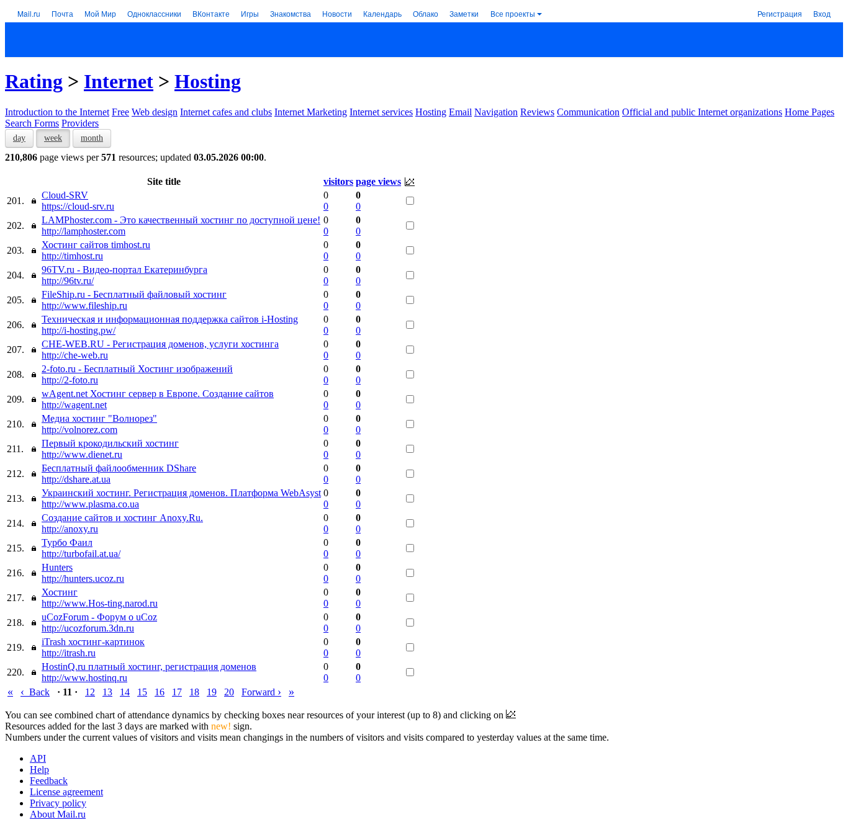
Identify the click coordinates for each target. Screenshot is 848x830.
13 (107, 692)
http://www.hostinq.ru (84, 677)
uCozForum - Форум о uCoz (99, 617)
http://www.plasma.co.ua (90, 504)
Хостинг (60, 592)
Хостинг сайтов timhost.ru (96, 244)
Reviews (537, 112)
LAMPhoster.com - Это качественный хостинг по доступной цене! (181, 220)
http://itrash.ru (69, 653)
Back (35, 692)
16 (160, 692)
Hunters (57, 567)
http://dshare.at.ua (76, 479)
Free (120, 112)
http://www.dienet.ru (82, 454)
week (53, 138)
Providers (80, 123)
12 (90, 692)
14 (125, 692)
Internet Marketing (310, 112)
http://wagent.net (74, 404)
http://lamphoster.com (83, 231)
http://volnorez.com (79, 429)
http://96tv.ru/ (68, 280)
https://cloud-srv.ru (78, 206)
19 (212, 692)
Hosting (207, 81)
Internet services (381, 112)
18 (194, 692)
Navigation (496, 112)
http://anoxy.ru (70, 529)
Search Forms (32, 123)
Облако (425, 13)
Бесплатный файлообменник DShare (119, 468)
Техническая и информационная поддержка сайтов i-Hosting (170, 319)
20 (229, 692)
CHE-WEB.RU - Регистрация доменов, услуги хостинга (160, 344)
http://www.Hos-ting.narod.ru (100, 603)
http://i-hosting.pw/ (78, 330)
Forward (261, 692)
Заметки (464, 13)
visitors (338, 181)
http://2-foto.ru (70, 380)
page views (378, 181)
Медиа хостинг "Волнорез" (99, 418)
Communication (588, 112)
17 (177, 692)
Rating (34, 81)
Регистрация (779, 13)
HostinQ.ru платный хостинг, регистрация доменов (149, 666)
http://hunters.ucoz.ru (83, 578)
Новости (337, 13)
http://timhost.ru (72, 256)
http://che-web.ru (75, 355)
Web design (155, 112)
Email (460, 112)
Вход (822, 13)
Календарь (382, 13)
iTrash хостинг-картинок (93, 641)
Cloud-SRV (65, 195)
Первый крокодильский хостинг (110, 443)
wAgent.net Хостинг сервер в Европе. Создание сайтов (158, 393)
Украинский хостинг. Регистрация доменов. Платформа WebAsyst (181, 493)
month (92, 138)
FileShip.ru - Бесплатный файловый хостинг (134, 294)
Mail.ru (28, 13)
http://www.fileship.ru (84, 305)
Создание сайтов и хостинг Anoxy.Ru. (122, 517)
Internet (118, 81)
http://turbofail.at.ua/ (81, 553)
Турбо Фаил (67, 542)
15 (142, 692)
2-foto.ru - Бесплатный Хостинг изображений (137, 369)
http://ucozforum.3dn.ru (88, 628)
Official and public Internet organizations (702, 112)
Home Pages (809, 112)
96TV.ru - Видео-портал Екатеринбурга (124, 269)
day (19, 138)
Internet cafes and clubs (226, 112)
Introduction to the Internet (57, 112)
